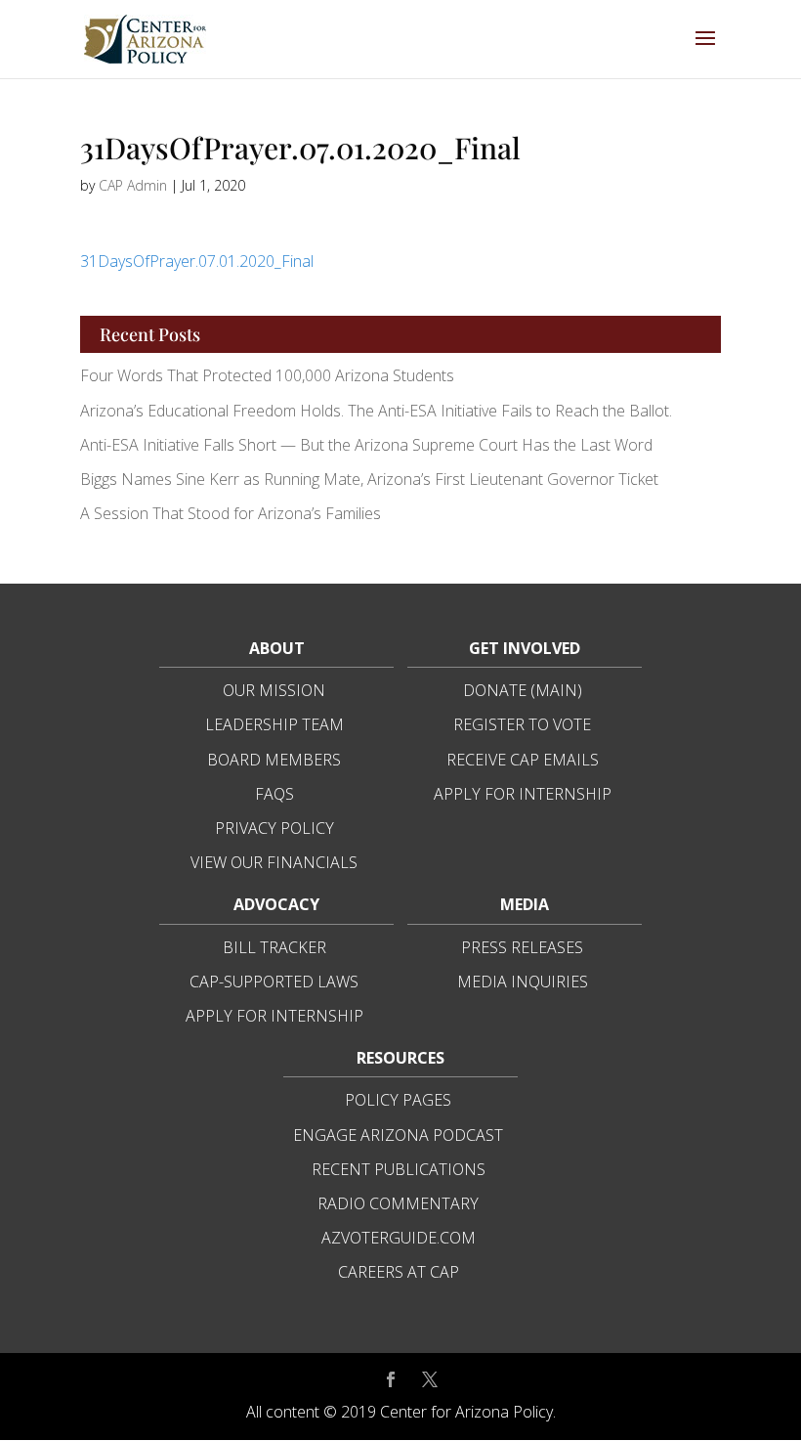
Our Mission (274, 690)
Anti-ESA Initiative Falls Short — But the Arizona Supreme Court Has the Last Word (368, 445)
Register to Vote (522, 724)
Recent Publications (398, 1169)
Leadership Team (274, 724)
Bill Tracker (274, 947)
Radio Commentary (398, 1203)
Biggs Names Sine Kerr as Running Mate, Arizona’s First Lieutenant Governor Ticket (369, 479)
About (277, 648)
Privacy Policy (274, 828)
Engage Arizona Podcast (398, 1135)
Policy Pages (398, 1100)
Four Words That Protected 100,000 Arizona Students (267, 375)
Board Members (274, 759)
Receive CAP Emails (522, 759)
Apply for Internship (522, 794)
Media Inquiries (522, 981)
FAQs (274, 794)
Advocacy (276, 904)
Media (524, 904)
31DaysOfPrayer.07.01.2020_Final (197, 261)
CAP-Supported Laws (274, 981)
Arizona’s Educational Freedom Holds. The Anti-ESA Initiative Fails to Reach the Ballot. (376, 410)
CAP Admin (133, 185)
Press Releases (522, 947)
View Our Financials (274, 862)
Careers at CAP (398, 1272)
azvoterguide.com (398, 1237)
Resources (400, 1058)
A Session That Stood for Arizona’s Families (232, 513)
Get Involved (524, 648)
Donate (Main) (522, 690)
